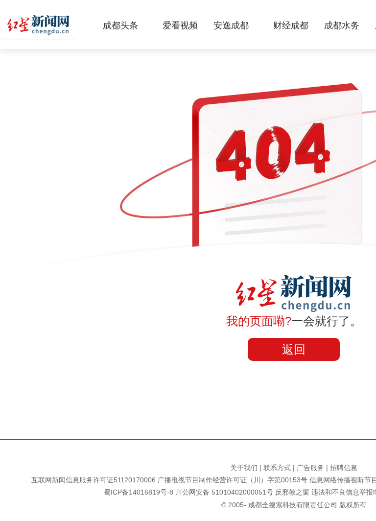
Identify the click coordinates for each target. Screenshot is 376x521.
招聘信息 (343, 468)
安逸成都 (231, 25)
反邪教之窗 (292, 492)
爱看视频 (180, 25)
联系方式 (277, 468)
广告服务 (310, 468)
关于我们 (244, 468)
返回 (294, 349)
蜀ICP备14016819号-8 (138, 492)
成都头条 (120, 25)
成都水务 (341, 25)
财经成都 (290, 25)
